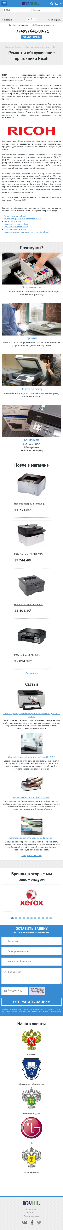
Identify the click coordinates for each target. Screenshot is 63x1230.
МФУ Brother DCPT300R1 (27, 654)
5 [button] (28, 918)
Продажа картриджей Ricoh (16, 224)
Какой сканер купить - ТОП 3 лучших (31, 797)
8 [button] (39, 918)
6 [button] (31, 918)
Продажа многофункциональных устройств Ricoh (26, 232)
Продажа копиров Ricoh (15, 229)
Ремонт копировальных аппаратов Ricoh (22, 218)
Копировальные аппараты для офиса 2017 (31, 837)
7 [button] (35, 918)
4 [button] (24, 918)
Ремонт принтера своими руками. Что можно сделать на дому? (31, 715)
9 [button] (43, 918)
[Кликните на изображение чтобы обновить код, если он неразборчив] (37, 993)
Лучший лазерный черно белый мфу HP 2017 (31, 756)
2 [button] (16, 918)
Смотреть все (32, 673)
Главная (9, 47)
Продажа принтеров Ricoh (16, 226)
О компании (31, 1209)
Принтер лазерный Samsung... (29, 503)
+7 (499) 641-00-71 (31, 31)
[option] (31, 897)
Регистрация (6, 20)
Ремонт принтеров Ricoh (15, 216)
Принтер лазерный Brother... (28, 604)
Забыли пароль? (54, 20)
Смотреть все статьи (32, 855)
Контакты (31, 1212)
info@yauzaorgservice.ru (43, 25)
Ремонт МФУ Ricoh (12, 221)
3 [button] (20, 918)
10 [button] (47, 918)
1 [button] (12, 918)
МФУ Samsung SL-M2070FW (28, 554)
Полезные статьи (31, 1216)
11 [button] (50, 918)
